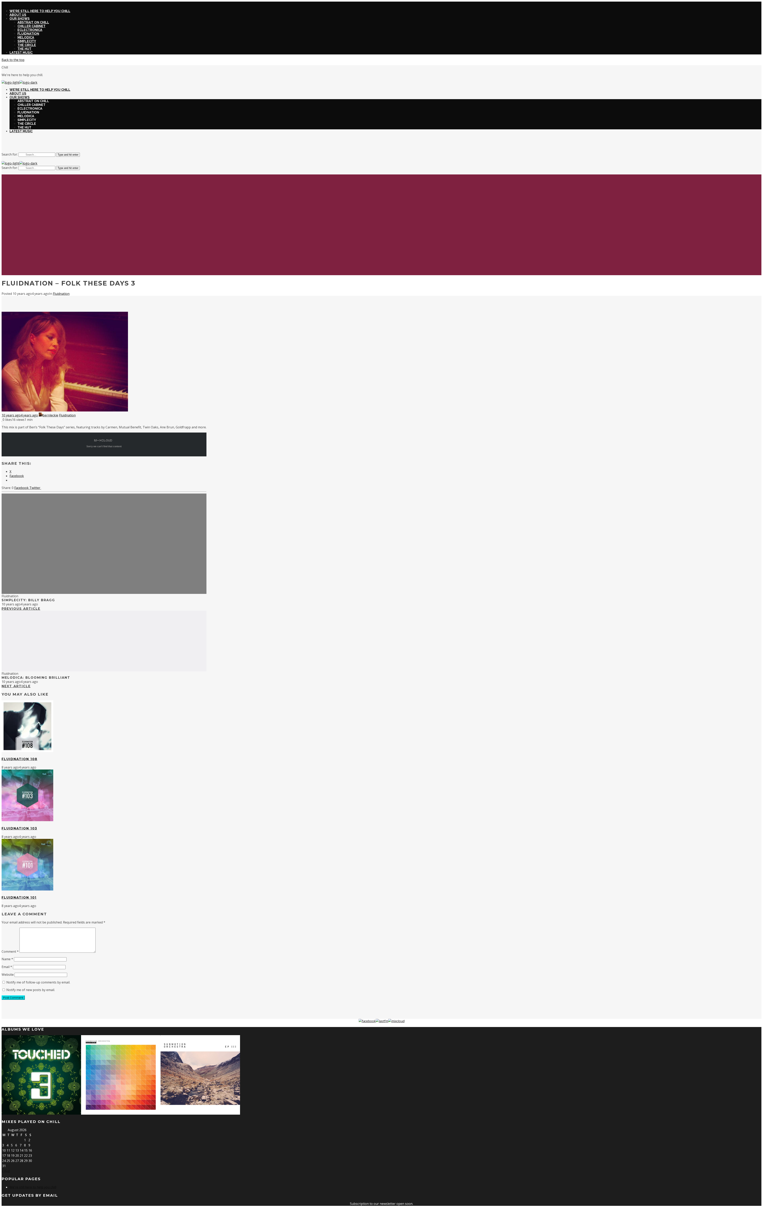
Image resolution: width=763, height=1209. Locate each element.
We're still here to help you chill (33, 1187)
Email (7, 967)
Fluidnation (61, 293)
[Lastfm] (382, 1021)
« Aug (6, 1171)
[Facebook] (367, 1021)
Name (7, 959)
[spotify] (386, 144)
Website (8, 974)
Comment (10, 951)
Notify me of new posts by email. (30, 990)
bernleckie (50, 415)
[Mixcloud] (396, 1021)
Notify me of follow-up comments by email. (38, 982)
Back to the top (13, 60)
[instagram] (377, 144)
